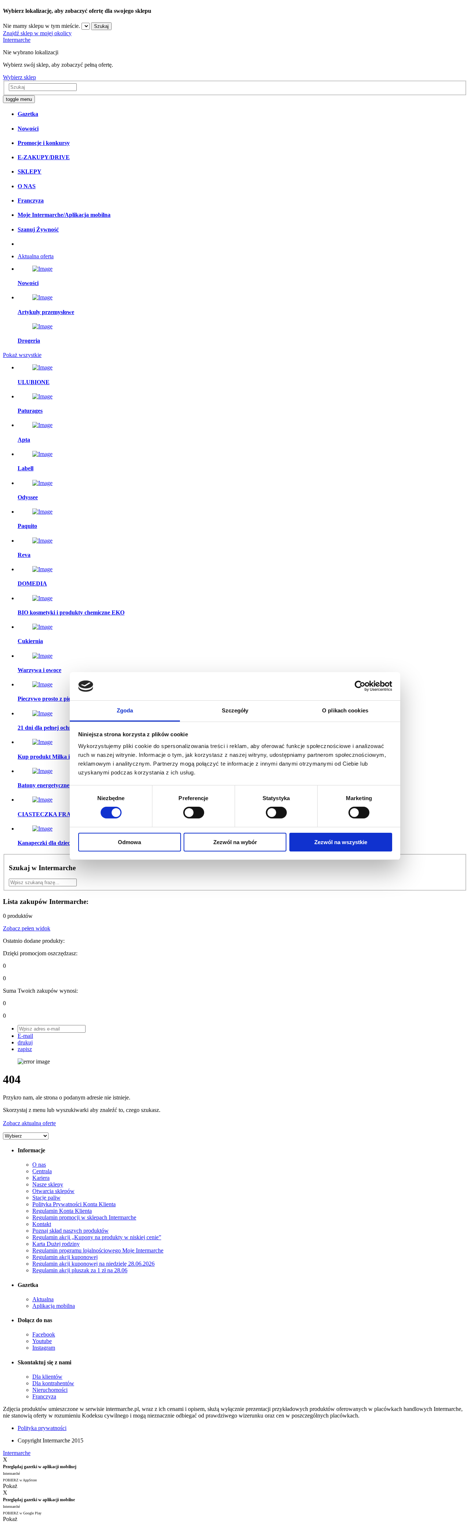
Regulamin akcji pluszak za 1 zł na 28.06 (79, 1270)
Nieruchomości (50, 1390)
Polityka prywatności (42, 1428)
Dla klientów (47, 1377)
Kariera (41, 1178)
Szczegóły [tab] (235, 710)
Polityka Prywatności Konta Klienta (74, 1204)
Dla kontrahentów (53, 1383)
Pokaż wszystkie (22, 355)
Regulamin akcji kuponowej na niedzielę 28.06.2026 (93, 1264)
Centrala (42, 1171)
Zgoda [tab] (125, 710)
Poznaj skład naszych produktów (70, 1231)
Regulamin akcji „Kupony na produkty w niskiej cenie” (96, 1237)
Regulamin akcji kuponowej (65, 1257)
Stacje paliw (46, 1197)
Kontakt (41, 1224)
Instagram (43, 1348)
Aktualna (43, 1299)
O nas (39, 1164)
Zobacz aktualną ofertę (29, 1123)
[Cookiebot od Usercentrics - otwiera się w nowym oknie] (360, 686)
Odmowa (129, 842)
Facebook (43, 1334)
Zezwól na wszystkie (340, 842)
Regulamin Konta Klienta (62, 1211)
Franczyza (44, 1396)
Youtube (42, 1341)
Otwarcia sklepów (53, 1191)
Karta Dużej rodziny (56, 1244)
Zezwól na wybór (235, 842)
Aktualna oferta (36, 256)
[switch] (193, 812)
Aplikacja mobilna (53, 1306)
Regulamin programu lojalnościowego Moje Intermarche (97, 1250)
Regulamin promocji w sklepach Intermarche (84, 1217)
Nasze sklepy (47, 1184)
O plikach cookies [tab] (345, 710)
